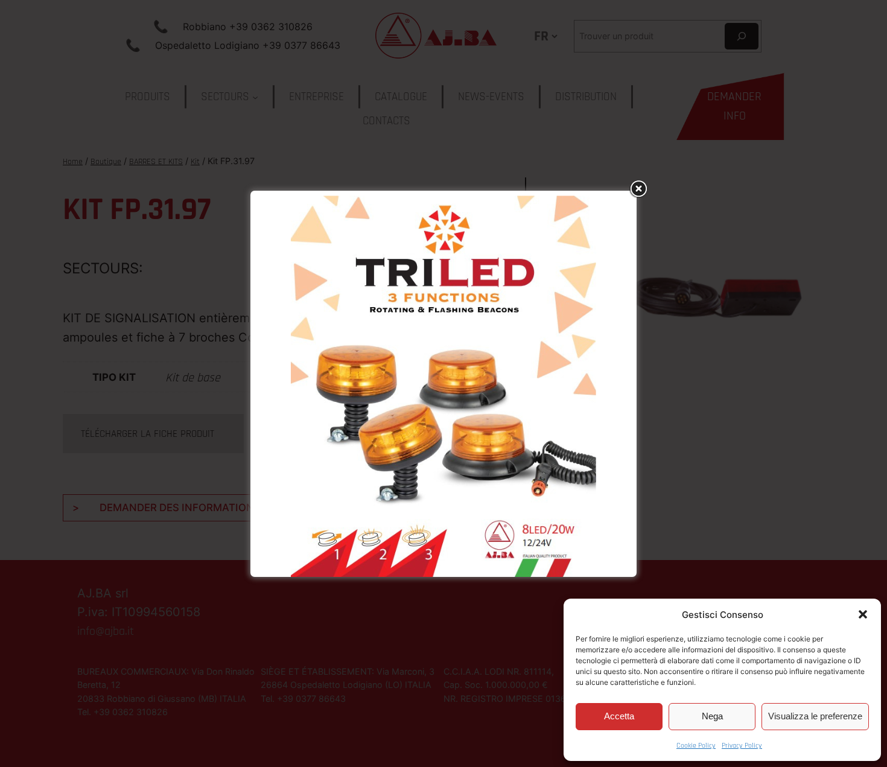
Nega (712, 716)
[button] (863, 614)
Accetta (619, 716)
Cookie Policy (696, 745)
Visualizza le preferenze (815, 716)
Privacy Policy (742, 745)
